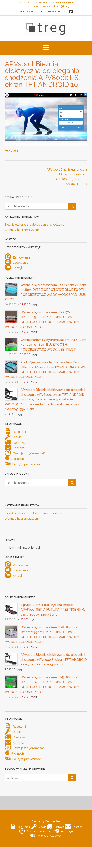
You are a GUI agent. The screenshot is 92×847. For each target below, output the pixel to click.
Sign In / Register (30, 11)
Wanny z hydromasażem (22, 230)
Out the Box (52, 821)
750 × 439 (11, 151)
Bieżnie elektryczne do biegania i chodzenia (34, 224)
